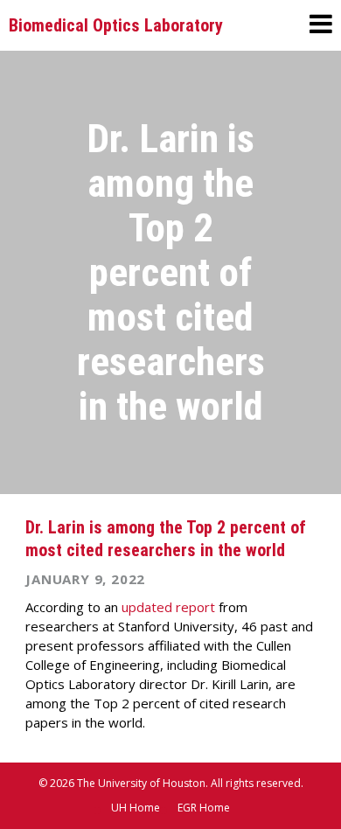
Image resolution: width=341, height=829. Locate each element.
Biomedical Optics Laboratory (116, 25)
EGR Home (203, 807)
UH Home (135, 807)
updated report (168, 607)
